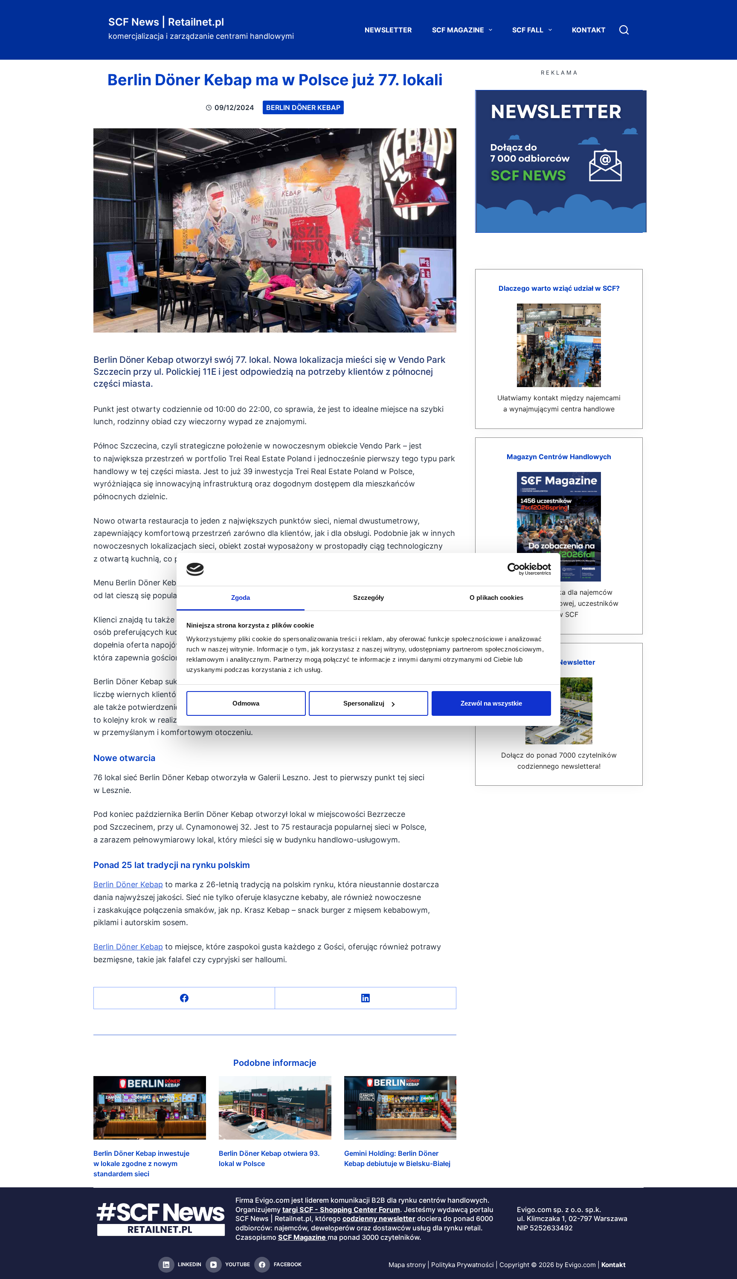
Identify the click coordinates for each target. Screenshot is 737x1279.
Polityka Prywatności (462, 1265)
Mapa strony (407, 1265)
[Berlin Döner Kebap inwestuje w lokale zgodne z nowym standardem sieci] (149, 1107)
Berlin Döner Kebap (303, 107)
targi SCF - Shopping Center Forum (341, 1209)
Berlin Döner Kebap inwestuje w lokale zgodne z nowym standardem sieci (141, 1163)
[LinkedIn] (365, 998)
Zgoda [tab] (240, 597)
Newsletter (388, 30)
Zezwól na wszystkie (491, 703)
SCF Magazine (458, 30)
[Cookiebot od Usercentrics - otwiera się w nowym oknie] (513, 569)
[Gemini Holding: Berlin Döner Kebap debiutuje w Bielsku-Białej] (400, 1107)
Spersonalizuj (363, 703)
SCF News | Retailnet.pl (166, 22)
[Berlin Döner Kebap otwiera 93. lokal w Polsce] (275, 1107)
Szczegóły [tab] (368, 597)
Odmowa (245, 703)
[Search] (624, 30)
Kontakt (589, 30)
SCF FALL (527, 30)
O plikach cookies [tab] (496, 597)
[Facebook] (184, 998)
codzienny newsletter (378, 1218)
